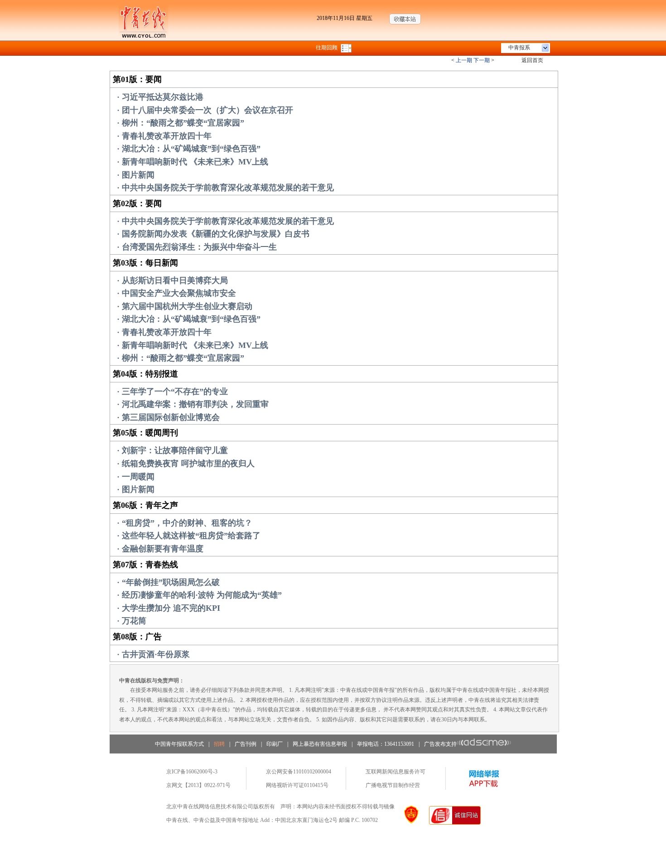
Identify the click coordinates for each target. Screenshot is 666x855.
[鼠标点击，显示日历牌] (347, 47)
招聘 (219, 744)
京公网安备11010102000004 (298, 771)
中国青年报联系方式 (179, 744)
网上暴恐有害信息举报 (320, 744)
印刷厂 (274, 744)
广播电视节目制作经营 (393, 785)
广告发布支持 (440, 744)
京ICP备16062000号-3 (191, 771)
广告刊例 (245, 744)
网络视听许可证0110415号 (297, 785)
